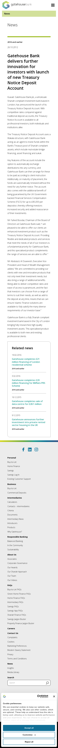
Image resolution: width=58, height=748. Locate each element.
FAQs (9, 585)
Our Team (11, 576)
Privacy (10, 654)
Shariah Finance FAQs (16, 615)
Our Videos (12, 580)
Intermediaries (14, 498)
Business (11, 484)
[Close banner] (54, 696)
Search (10, 677)
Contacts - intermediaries (18, 506)
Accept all (29, 728)
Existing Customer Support (19, 479)
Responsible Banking (17, 537)
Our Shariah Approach (17, 571)
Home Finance (13, 466)
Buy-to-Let (11, 462)
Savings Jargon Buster (16, 619)
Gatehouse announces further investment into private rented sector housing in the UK (28, 422)
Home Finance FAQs (16, 598)
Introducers (12, 523)
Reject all (29, 742)
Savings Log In (13, 474)
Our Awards (12, 567)
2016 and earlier (15, 42)
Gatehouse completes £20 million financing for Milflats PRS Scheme (28, 383)
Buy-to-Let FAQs (14, 589)
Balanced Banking (15, 541)
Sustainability (13, 549)
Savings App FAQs (15, 610)
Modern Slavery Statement (18, 650)
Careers (11, 628)
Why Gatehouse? (14, 531)
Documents (12, 514)
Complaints (12, 637)
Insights (10, 668)
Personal (11, 457)
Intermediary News (15, 519)
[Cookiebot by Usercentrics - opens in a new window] (36, 696)
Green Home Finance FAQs (19, 593)
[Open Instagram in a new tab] (36, 449)
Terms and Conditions (17, 658)
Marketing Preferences (17, 646)
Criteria (10, 510)
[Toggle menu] (53, 5)
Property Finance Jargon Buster (20, 623)
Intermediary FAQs (15, 602)
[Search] (47, 683)
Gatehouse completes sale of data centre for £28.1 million (27, 403)
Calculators (12, 502)
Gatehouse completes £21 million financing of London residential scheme (26, 361)
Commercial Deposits (16, 492)
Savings (10, 470)
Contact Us (12, 633)
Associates (12, 559)
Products (11, 527)
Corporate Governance (17, 563)
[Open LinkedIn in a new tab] (30, 449)
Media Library (13, 672)
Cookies (10, 641)
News (7, 13)
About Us (11, 554)
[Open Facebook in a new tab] (23, 449)
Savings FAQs (13, 606)
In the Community (15, 545)
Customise (28, 735)
